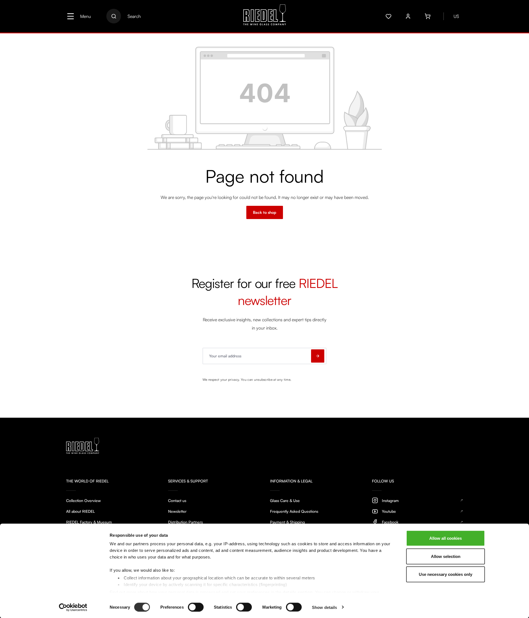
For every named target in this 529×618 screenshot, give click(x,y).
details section (298, 592)
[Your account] (408, 16)
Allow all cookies (445, 538)
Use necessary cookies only (445, 574)
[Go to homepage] (264, 16)
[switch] (196, 607)
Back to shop (264, 212)
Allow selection (445, 556)
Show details (324, 607)
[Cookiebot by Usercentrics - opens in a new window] (73, 607)
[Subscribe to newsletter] (317, 356)
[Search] (113, 16)
